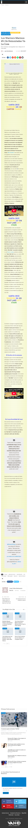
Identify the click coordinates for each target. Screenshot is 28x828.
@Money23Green (11, 544)
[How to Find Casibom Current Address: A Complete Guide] (20, 631)
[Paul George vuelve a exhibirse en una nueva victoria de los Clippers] (4, 745)
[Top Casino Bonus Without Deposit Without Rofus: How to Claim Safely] (20, 616)
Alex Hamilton (11, 152)
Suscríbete (17, 814)
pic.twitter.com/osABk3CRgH (14, 556)
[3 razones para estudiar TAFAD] (14, 719)
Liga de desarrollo (19, 574)
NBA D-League (4, 576)
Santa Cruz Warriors (22, 576)
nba (24, 574)
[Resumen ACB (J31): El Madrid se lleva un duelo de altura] (4, 757)
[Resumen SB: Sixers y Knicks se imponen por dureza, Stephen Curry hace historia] (4, 763)
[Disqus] (14, 686)
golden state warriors (12, 574)
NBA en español (10, 576)
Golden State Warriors (15, 32)
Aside (3, 32)
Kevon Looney (10, 252)
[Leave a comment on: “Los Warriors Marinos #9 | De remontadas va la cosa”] (2, 54)
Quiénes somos (5, 813)
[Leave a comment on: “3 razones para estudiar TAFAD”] (26, 731)
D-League (5, 574)
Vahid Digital (17, 820)
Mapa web (24, 813)
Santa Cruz (15, 576)
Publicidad (11, 814)
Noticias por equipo (5, 34)
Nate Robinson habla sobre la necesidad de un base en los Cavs (6, 601)
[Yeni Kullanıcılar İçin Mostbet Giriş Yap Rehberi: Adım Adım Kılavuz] (7, 631)
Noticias (8, 32)
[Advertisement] (13, 15)
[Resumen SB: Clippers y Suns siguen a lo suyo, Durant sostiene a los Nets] (4, 740)
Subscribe (6, 793)
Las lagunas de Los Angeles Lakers (21, 599)
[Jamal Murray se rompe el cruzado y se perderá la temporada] (4, 751)
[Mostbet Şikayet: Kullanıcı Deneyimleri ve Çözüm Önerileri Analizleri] (7, 616)
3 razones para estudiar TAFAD (10, 729)
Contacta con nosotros (15, 813)
